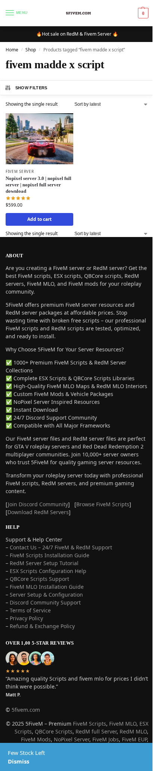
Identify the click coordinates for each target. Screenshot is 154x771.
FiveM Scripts (89, 723)
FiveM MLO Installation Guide (47, 586)
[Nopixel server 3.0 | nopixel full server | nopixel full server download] (39, 138)
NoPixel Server (71, 739)
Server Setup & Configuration (45, 594)
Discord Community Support (45, 602)
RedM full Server (96, 731)
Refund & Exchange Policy (42, 626)
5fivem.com (26, 709)
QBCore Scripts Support (39, 578)
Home (12, 49)
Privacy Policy (26, 618)
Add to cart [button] (39, 219)
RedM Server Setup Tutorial (44, 563)
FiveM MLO (122, 723)
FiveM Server (20, 171)
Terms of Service (30, 610)
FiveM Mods (36, 739)
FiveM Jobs (105, 739)
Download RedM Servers (38, 512)
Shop (30, 49)
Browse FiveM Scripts (102, 504)
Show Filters (31, 88)
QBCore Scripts (54, 731)
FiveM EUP (134, 739)
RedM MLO (133, 731)
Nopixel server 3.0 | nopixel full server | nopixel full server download (38, 185)
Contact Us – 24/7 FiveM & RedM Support (61, 547)
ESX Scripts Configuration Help (48, 570)
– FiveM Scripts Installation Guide (47, 555)
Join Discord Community (38, 504)
